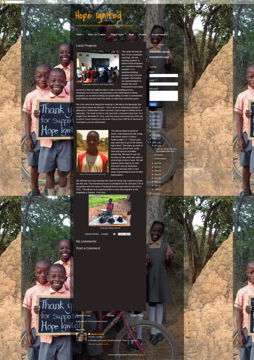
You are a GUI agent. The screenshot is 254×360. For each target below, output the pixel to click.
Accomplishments (159, 34)
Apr (156, 185)
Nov (156, 163)
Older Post (137, 315)
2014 (154, 131)
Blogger (142, 355)
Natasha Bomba (97, 334)
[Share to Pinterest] (129, 234)
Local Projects (160, 159)
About (131, 34)
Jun (156, 178)
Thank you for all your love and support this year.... (165, 150)
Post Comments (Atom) (97, 321)
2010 (154, 194)
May (157, 182)
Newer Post (83, 315)
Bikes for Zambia (96, 34)
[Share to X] (124, 234)
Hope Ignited (98, 15)
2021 (154, 116)
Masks (80, 34)
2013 (154, 135)
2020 (154, 120)
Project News (117, 34)
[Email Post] (114, 234)
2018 (154, 127)
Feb (156, 189)
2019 (154, 124)
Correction (158, 155)
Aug (157, 174)
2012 (154, 139)
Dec (156, 146)
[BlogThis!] (121, 234)
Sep (156, 171)
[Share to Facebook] (126, 234)
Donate (142, 34)
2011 (154, 142)
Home (110, 315)
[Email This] (119, 234)
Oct (156, 167)
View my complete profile (98, 344)
